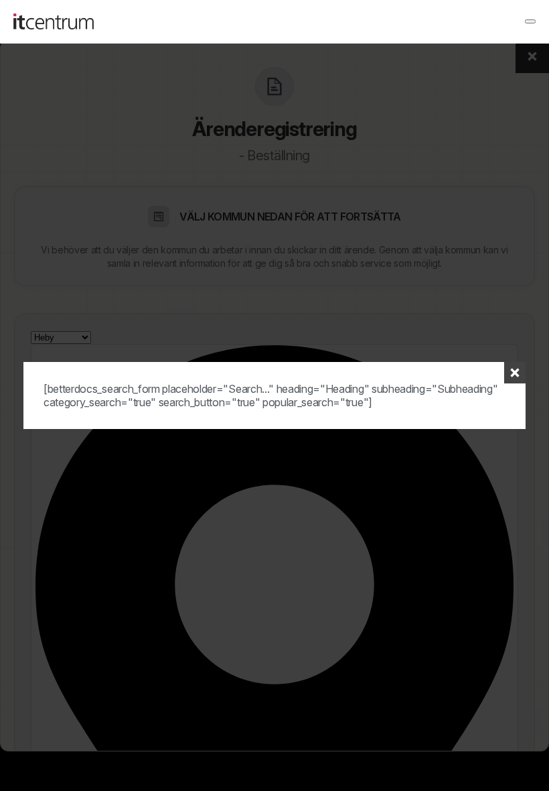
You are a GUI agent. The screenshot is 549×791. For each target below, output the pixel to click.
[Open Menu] (530, 21)
